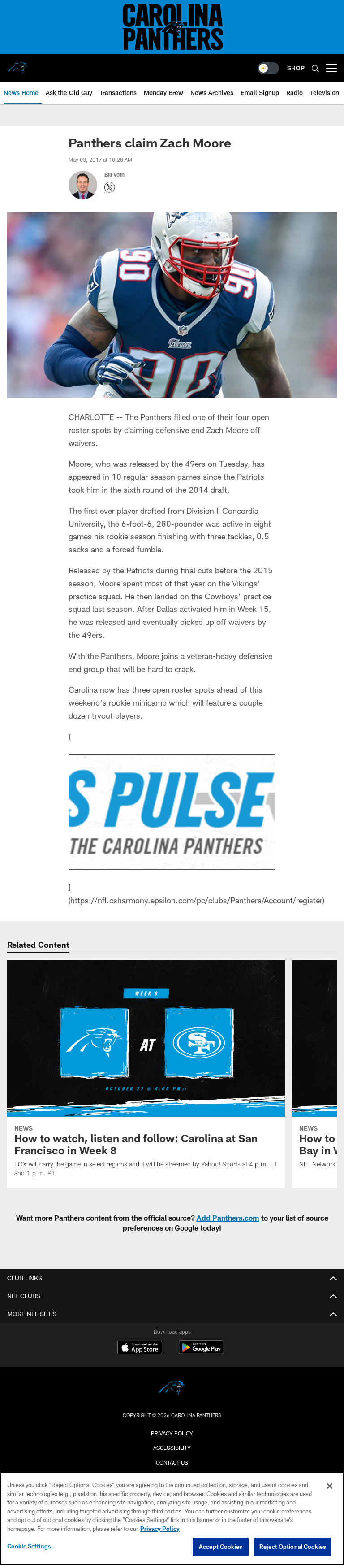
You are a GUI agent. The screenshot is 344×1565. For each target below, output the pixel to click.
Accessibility (172, 1447)
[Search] (315, 68)
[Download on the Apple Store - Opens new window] (140, 1348)
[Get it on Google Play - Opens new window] (201, 1352)
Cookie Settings (29, 1546)
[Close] (330, 1486)
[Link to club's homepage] (18, 64)
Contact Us (172, 1462)
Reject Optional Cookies (292, 1546)
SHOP (296, 68)
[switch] (268, 68)
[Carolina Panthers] (172, 1389)
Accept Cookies (220, 1546)
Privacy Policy (172, 1433)
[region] (172, 1518)
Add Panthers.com (228, 1218)
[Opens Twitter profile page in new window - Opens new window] (109, 187)
